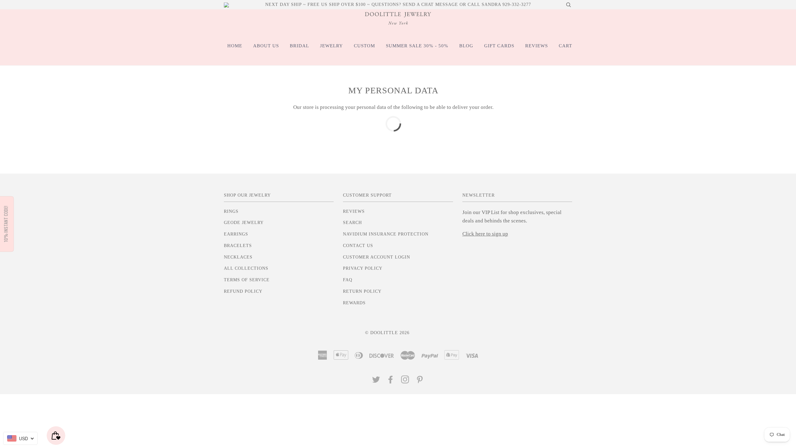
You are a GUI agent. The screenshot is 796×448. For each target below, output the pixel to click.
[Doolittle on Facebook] (390, 381)
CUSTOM (364, 45)
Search (352, 222)
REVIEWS (536, 45)
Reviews (354, 211)
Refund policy (243, 291)
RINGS (231, 211)
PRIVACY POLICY (362, 268)
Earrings (236, 234)
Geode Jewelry (244, 222)
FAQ (347, 280)
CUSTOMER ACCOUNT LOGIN (376, 257)
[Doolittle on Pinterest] (420, 381)
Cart (565, 45)
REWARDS (354, 303)
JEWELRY (331, 45)
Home (234, 45)
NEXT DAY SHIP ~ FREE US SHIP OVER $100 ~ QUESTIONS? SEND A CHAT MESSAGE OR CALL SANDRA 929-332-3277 (398, 4)
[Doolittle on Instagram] (405, 381)
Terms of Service (247, 280)
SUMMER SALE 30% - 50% (417, 45)
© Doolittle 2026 (387, 332)
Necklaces (238, 257)
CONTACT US (358, 245)
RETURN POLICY (362, 291)
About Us (266, 45)
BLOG (466, 45)
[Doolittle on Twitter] (376, 381)
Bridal (299, 45)
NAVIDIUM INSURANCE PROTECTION (385, 234)
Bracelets (238, 245)
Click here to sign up (485, 234)
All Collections (246, 268)
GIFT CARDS (499, 45)
